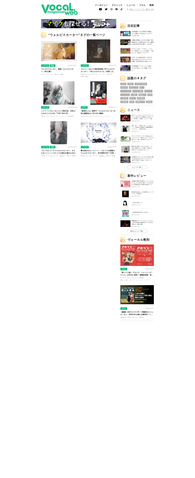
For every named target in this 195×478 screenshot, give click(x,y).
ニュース (131, 5)
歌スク (132, 98)
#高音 (86, 76)
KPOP (130, 84)
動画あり (142, 95)
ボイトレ (148, 91)
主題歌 (134, 95)
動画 (152, 5)
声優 (149, 95)
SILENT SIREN (141, 84)
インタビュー (101, 5)
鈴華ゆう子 (140, 102)
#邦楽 (61, 74)
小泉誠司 (124, 98)
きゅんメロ (133, 87)
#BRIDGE (123, 317)
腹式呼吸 (141, 98)
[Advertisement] (137, 335)
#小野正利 (71, 116)
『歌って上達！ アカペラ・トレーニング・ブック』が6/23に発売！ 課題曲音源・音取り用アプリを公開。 (136, 275)
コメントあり (125, 91)
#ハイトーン (102, 74)
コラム (142, 5)
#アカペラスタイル (132, 278)
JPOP (123, 84)
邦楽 (52, 147)
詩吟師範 (124, 102)
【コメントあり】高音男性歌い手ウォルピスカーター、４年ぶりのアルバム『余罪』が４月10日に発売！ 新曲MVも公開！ (98, 71)
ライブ (84, 107)
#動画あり (63, 156)
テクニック (117, 5)
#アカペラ (123, 278)
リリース (45, 65)
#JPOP (83, 74)
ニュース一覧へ (137, 167)
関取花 (149, 102)
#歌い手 (56, 74)
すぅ (141, 87)
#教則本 (141, 278)
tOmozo (124, 87)
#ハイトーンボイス (104, 116)
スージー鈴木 (137, 91)
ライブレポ (125, 95)
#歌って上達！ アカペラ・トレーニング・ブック (134, 280)
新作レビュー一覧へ (137, 231)
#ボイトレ (135, 317)
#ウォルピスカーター (47, 74)
